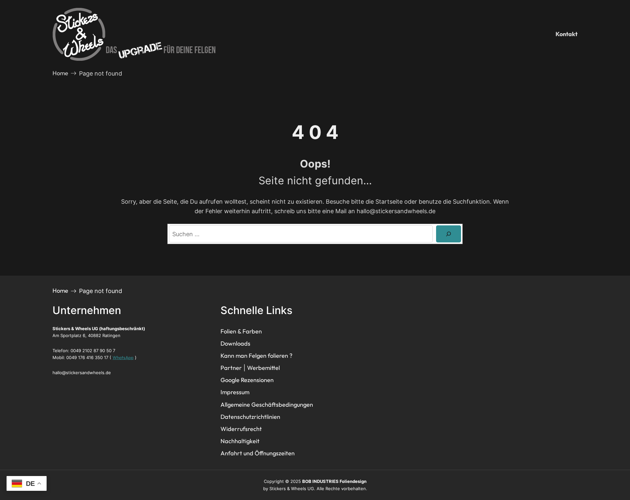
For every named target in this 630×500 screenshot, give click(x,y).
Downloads (235, 343)
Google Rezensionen (247, 380)
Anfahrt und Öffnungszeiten (257, 453)
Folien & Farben (241, 331)
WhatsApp (123, 357)
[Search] (448, 233)
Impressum (234, 392)
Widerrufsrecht (241, 429)
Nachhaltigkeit (240, 441)
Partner (231, 368)
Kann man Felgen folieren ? (256, 355)
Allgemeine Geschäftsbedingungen (266, 404)
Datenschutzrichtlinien (250, 416)
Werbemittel (263, 368)
